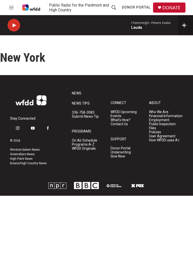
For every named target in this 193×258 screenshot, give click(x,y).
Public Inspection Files (162, 126)
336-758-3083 (83, 112)
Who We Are (158, 112)
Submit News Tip (85, 116)
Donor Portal (136, 7)
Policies (155, 132)
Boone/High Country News (28, 163)
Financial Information (165, 116)
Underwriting (121, 152)
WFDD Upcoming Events (124, 114)
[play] (14, 25)
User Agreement (162, 136)
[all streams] (185, 25)
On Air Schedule (84, 140)
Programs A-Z (83, 144)
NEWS (76, 93)
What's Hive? (120, 120)
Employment (159, 120)
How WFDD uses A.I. (164, 140)
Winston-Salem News (25, 149)
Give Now (118, 156)
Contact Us (119, 124)
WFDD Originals (84, 148)
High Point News (21, 158)
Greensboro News (22, 154)
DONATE (171, 7)
